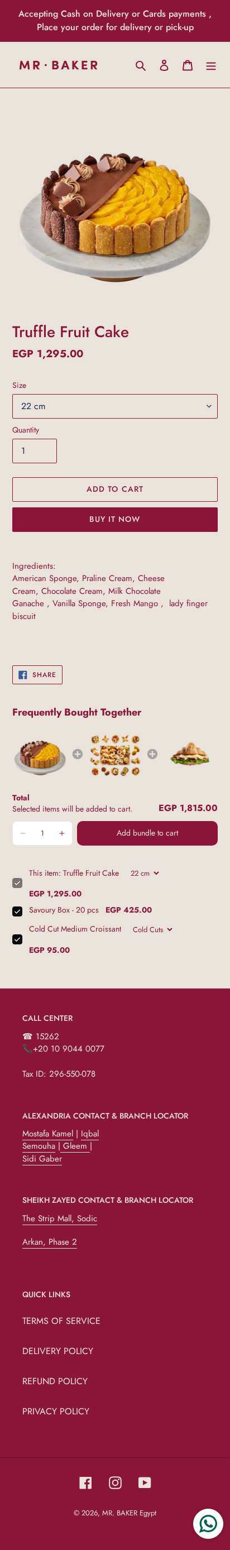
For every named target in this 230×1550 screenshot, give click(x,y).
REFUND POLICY (55, 1381)
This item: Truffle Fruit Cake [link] (74, 873)
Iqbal (90, 1133)
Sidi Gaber (42, 1159)
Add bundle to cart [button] (147, 832)
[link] (40, 754)
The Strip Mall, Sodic (59, 1218)
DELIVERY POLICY (57, 1351)
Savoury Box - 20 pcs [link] (64, 910)
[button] (22, 833)
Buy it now (114, 519)
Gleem (75, 1146)
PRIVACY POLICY (55, 1411)
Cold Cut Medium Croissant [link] (75, 929)
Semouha (38, 1146)
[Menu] (211, 64)
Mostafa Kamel (47, 1133)
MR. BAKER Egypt (129, 1513)
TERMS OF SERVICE (61, 1320)
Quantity (25, 429)
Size (19, 385)
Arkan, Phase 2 (49, 1242)
